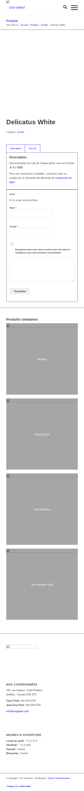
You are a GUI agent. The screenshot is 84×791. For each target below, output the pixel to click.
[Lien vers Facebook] (63, 782)
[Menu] (72, 8)
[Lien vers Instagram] (69, 782)
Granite (20, 132)
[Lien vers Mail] (75, 782)
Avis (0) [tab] (32, 148)
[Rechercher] (63, 8)
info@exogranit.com (17, 711)
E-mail (14, 226)
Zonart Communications (58, 778)
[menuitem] (63, 8)
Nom (13, 207)
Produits (12, 21)
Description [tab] (15, 148)
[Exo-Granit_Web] (34, 8)
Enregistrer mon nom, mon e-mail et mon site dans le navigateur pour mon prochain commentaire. (42, 251)
